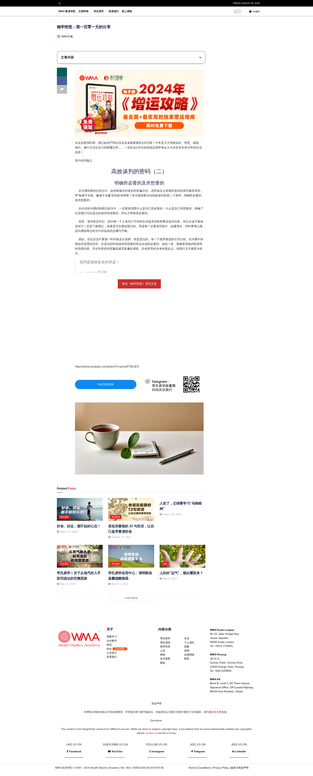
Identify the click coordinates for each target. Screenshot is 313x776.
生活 (186, 638)
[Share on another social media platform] (62, 89)
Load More (131, 598)
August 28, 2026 (171, 514)
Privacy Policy (221, 767)
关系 (165, 564)
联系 (216, 712)
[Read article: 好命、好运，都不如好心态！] (80, 509)
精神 (162, 654)
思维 (186, 650)
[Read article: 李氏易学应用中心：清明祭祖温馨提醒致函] (131, 556)
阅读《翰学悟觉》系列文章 (139, 283)
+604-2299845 (223, 670)
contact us (151, 733)
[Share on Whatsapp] (62, 72)
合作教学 (112, 640)
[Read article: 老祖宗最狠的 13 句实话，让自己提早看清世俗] (131, 509)
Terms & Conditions (199, 767)
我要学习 (112, 636)
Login (256, 11)
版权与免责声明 (240, 767)
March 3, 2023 (119, 584)
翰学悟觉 (165, 646)
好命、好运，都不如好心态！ (79, 526)
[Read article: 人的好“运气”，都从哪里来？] (182, 556)
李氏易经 (165, 642)
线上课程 (127, 11)
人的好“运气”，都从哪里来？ (181, 573)
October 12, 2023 (121, 537)
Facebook (75, 751)
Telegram (199, 751)
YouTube (117, 751)
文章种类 (83, 11)
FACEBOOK (106, 384)
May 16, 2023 (67, 584)
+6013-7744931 (224, 645)
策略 (186, 646)
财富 (186, 658)
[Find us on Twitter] (59, 3)
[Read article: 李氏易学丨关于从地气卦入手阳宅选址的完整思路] (80, 556)
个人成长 (189, 642)
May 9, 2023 (169, 578)
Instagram (158, 751)
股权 (162, 662)
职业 (117, 648)
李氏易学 (99, 11)
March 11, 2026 (68, 531)
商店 (109, 644)
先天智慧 (165, 658)
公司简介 (112, 652)
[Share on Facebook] (62, 80)
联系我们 (114, 11)
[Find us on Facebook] (54, 3)
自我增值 (189, 654)
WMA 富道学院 (66, 11)
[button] (200, 57)
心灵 (162, 650)
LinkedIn (240, 751)
